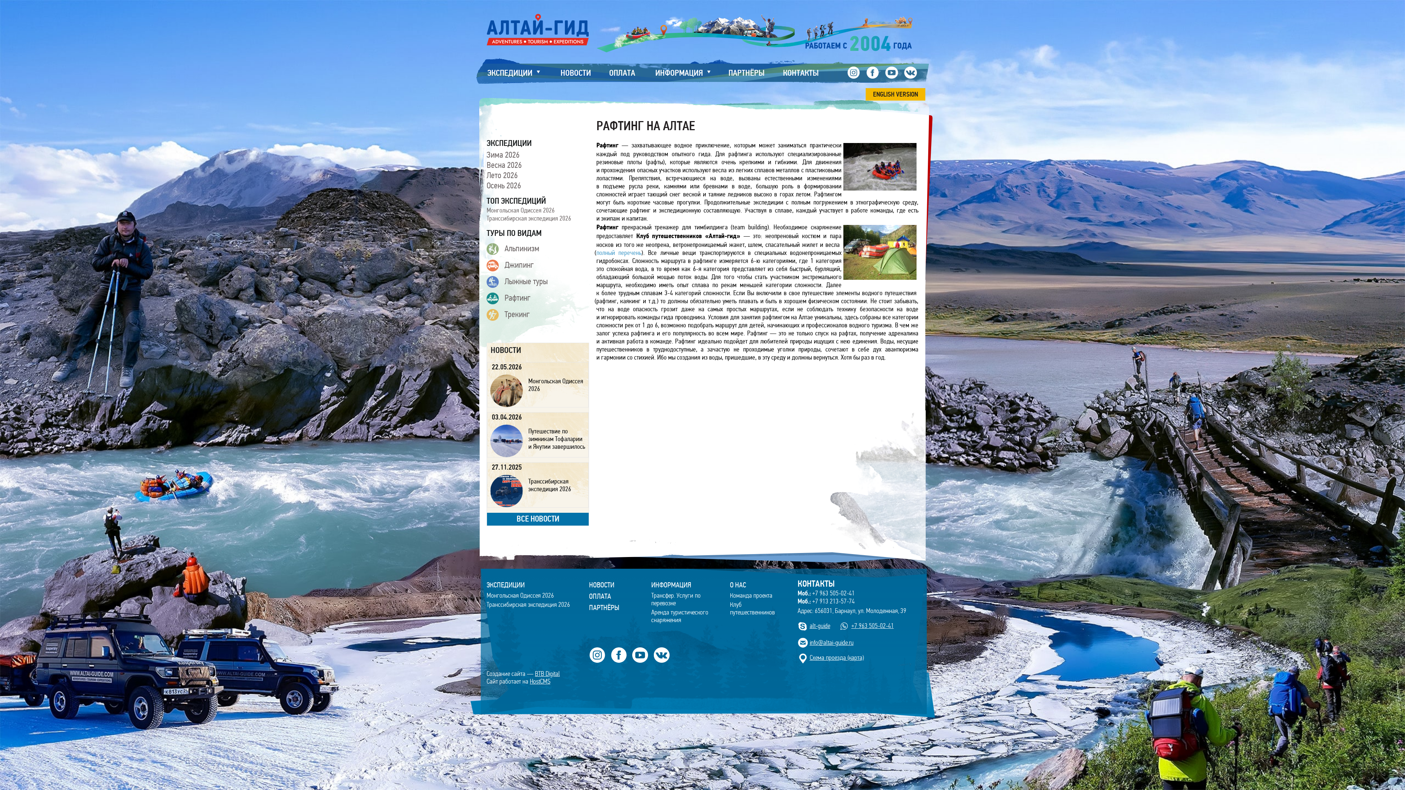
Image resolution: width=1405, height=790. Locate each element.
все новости (538, 519)
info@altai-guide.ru (832, 643)
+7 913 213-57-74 (826, 601)
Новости (601, 584)
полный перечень (618, 253)
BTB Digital (547, 674)
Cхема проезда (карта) (837, 658)
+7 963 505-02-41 (826, 593)
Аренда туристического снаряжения (679, 616)
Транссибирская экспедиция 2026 (529, 218)
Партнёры (604, 607)
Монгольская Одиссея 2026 (521, 210)
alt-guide (820, 626)
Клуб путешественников (752, 608)
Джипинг (519, 265)
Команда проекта (751, 595)
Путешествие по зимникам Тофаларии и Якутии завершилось (556, 439)
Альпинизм (522, 248)
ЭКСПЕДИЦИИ (506, 584)
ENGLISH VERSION (895, 94)
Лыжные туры (526, 281)
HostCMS (540, 681)
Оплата (600, 596)
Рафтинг (518, 298)
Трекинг (517, 314)
